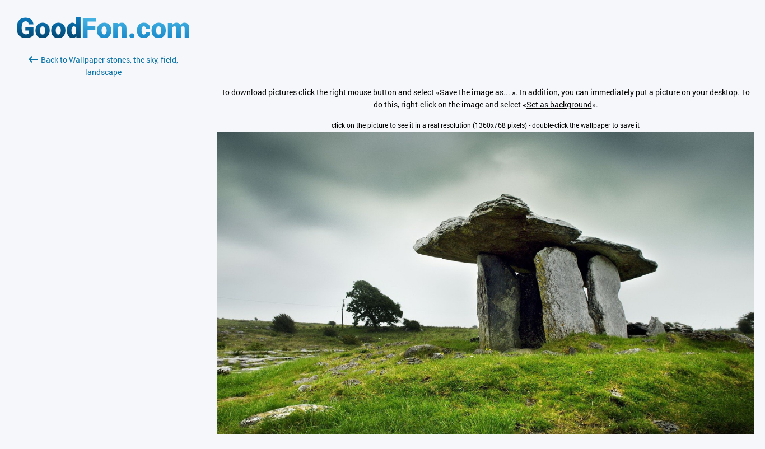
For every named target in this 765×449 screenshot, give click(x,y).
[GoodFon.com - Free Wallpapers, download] (103, 35)
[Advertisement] (103, 211)
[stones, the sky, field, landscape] (485, 431)
